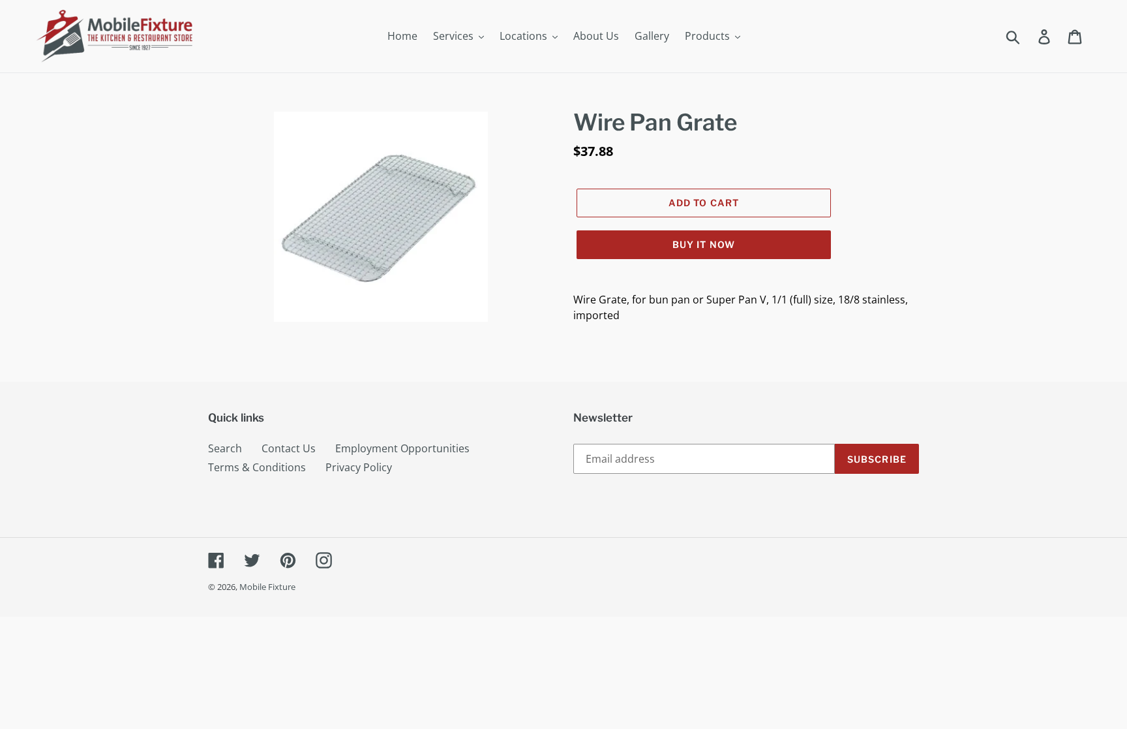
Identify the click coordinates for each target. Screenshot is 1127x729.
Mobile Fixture (267, 587)
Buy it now (703, 244)
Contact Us (289, 448)
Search (225, 448)
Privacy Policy (358, 467)
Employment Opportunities (402, 448)
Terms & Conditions (257, 467)
